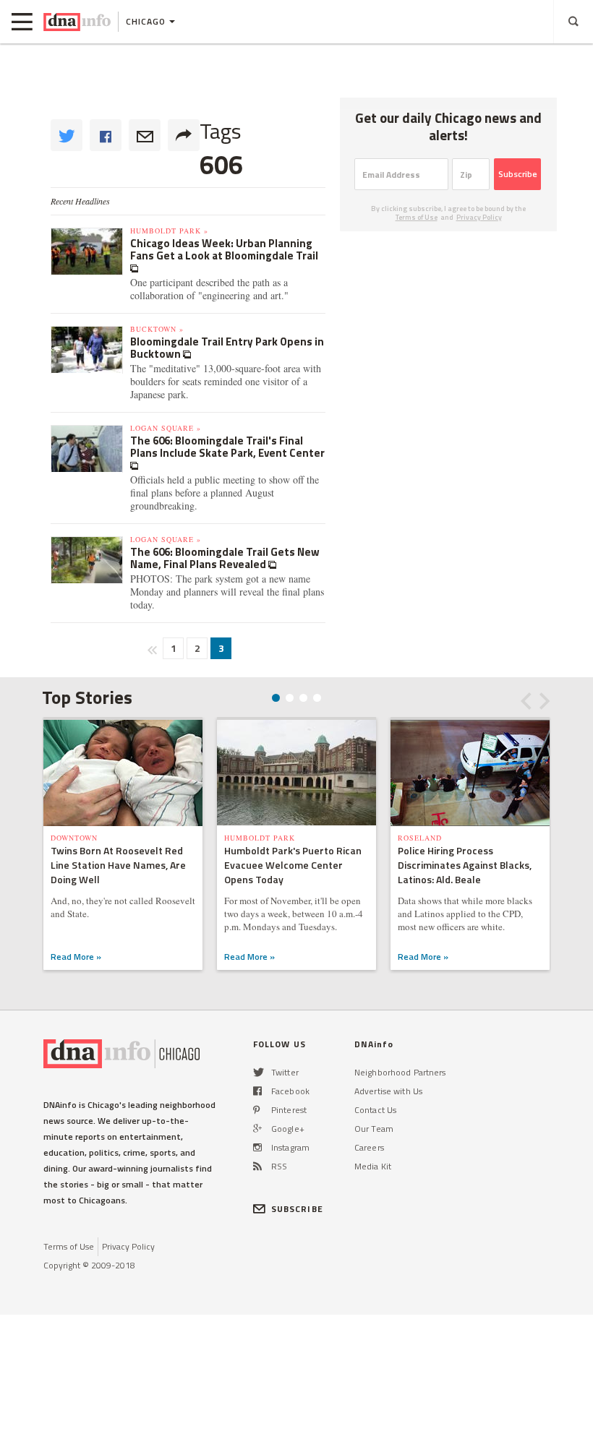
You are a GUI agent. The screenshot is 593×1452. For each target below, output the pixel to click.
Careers (369, 1147)
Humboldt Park (259, 837)
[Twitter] (258, 1072)
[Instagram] (257, 1147)
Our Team (373, 1128)
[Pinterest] (256, 1110)
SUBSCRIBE (297, 1209)
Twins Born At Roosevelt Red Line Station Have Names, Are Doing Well (118, 865)
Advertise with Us (388, 1091)
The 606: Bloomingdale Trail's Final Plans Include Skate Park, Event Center (227, 446)
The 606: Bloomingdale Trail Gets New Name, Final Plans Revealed (225, 558)
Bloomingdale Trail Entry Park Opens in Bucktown (227, 347)
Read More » (76, 956)
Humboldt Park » (169, 230)
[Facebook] (257, 1091)
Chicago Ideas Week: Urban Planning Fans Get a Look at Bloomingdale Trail (224, 249)
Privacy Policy (479, 217)
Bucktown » (157, 329)
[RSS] (257, 1166)
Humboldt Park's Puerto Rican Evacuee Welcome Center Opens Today (293, 865)
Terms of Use (417, 217)
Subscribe (517, 174)
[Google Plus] (257, 1128)
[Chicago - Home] (77, 21)
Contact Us (375, 1110)
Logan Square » (165, 428)
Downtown (74, 837)
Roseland (420, 837)
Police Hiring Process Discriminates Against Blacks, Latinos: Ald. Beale (465, 865)
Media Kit (372, 1166)
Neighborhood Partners (400, 1072)
